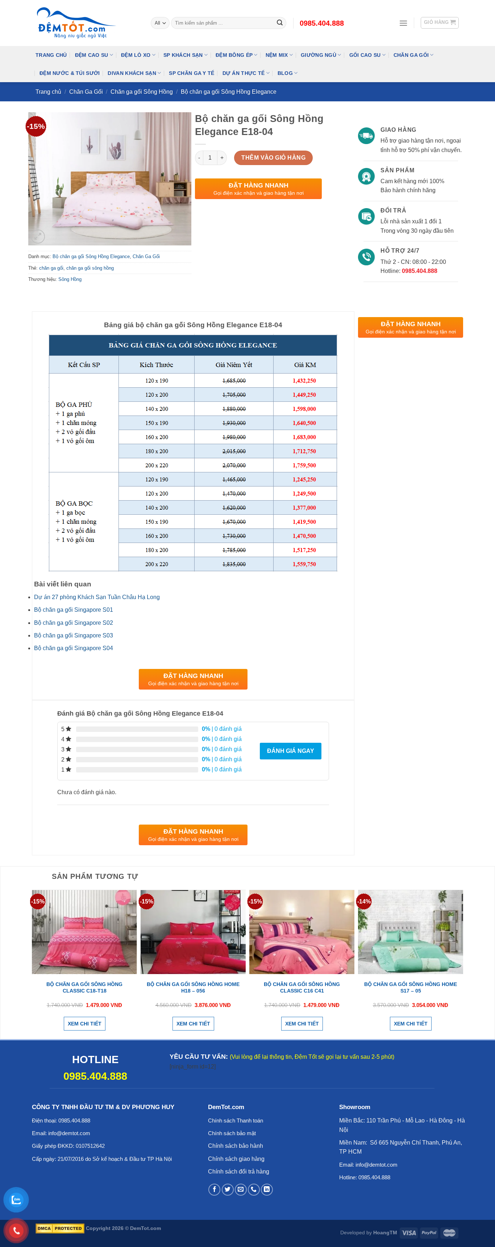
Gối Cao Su (365, 55)
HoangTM (385, 1232)
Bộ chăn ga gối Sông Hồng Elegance (228, 92)
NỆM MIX (277, 55)
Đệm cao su (91, 55)
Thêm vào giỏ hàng (273, 158)
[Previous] (34, 963)
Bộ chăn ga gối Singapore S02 (73, 623)
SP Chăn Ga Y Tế (191, 73)
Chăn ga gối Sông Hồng (142, 92)
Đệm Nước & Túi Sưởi (69, 73)
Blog (285, 73)
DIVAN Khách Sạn (132, 73)
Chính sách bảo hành (235, 1146)
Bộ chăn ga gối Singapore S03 (73, 635)
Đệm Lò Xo (136, 55)
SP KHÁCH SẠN (183, 55)
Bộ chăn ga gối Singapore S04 (73, 648)
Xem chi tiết (84, 1024)
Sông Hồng (70, 279)
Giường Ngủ (318, 55)
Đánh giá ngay (290, 751)
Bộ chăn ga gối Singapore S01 (73, 610)
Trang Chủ (51, 55)
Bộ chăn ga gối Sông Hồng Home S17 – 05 (410, 987)
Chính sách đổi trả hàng (238, 1171)
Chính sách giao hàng (236, 1159)
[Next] (461, 963)
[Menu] (403, 23)
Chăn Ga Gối (411, 55)
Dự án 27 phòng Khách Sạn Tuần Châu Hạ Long (97, 597)
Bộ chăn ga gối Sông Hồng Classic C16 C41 (302, 987)
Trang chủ (48, 92)
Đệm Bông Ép (234, 55)
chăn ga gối (51, 268)
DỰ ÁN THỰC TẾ (243, 73)
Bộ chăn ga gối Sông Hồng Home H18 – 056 (193, 987)
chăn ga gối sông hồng (90, 268)
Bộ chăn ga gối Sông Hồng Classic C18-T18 (84, 987)
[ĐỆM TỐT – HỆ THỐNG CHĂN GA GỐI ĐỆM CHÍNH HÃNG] (88, 23)
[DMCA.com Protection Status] (60, 1228)
